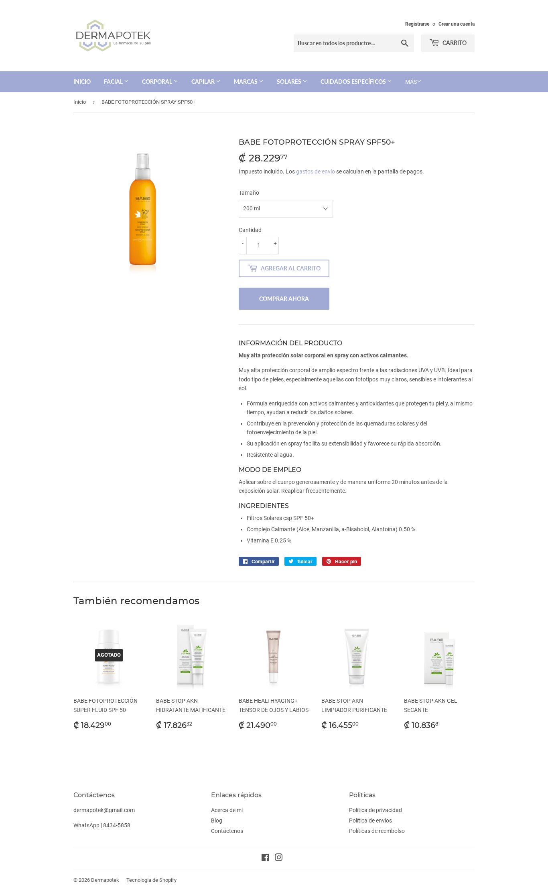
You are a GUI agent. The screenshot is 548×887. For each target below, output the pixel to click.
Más (411, 82)
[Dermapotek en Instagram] (279, 858)
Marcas (246, 81)
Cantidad (250, 230)
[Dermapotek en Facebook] (265, 858)
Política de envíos (370, 820)
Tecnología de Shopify (151, 880)
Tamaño (249, 192)
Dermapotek (105, 880)
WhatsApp (86, 825)
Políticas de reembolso (377, 831)
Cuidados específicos (354, 81)
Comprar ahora (284, 298)
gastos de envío (315, 171)
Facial (114, 81)
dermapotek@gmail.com (104, 810)
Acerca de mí (227, 810)
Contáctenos (227, 831)
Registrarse (417, 24)
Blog (216, 820)
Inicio (82, 81)
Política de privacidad (375, 810)
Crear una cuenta (456, 24)
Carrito (454, 42)
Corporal (157, 81)
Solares (289, 81)
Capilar (203, 81)
